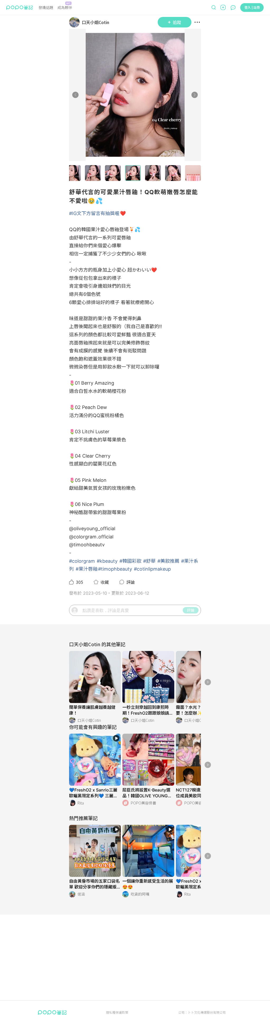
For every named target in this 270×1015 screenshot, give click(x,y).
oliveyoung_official (94, 528)
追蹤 (177, 22)
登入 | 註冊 (252, 7)
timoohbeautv (89, 544)
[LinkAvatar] (75, 22)
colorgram (85, 536)
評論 (190, 610)
